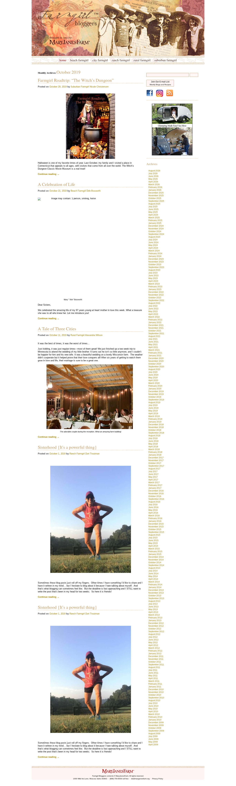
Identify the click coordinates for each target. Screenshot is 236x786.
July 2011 (152, 670)
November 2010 (156, 692)
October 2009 (154, 728)
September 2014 (156, 565)
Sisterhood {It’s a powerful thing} (67, 607)
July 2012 (153, 637)
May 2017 (153, 477)
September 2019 (156, 400)
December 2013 (156, 590)
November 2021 (156, 328)
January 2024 (154, 256)
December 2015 (156, 524)
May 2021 (153, 344)
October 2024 (154, 231)
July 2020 (153, 372)
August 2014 (154, 568)
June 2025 (153, 209)
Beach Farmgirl (79, 60)
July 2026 (153, 173)
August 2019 (154, 402)
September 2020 (156, 366)
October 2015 (154, 529)
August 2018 (154, 435)
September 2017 (156, 466)
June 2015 (153, 540)
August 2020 (154, 369)
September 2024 (156, 234)
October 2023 (154, 264)
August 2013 (154, 601)
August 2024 (154, 237)
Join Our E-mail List (160, 83)
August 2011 (154, 667)
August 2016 (154, 502)
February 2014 (155, 584)
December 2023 (156, 259)
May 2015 (153, 543)
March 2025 (154, 217)
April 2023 (153, 281)
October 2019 (154, 397)
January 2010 (154, 720)
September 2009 (156, 731)
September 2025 (156, 201)
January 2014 (154, 587)
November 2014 (156, 560)
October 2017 (154, 463)
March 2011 (153, 681)
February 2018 (155, 452)
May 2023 (153, 278)
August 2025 (154, 204)
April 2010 (153, 711)
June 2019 (153, 408)
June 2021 (153, 342)
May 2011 (153, 675)
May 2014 (153, 576)
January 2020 (154, 388)
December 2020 (156, 358)
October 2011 (154, 662)
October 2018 (154, 430)
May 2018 (153, 444)
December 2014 (156, 557)
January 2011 (154, 686)
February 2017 (155, 485)
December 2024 (156, 226)
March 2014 (154, 582)
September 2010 (156, 698)
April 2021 (153, 347)
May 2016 (153, 510)
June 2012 (153, 640)
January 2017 (154, 488)
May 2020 (153, 377)
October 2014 (154, 562)
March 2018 (154, 449)
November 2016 (156, 493)
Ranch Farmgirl (121, 60)
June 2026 (153, 176)
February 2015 (155, 551)
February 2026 (155, 187)
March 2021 (154, 350)
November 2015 (156, 526)
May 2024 (153, 245)
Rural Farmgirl (142, 60)
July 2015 (153, 537)
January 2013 (154, 620)
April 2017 (153, 480)
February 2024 (155, 253)
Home (62, 60)
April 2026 (153, 182)
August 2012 (154, 634)
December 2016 (156, 491)
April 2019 (153, 413)
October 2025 (154, 198)
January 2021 (154, 355)
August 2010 (154, 700)
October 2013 (154, 595)
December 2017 (156, 457)
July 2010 (153, 703)
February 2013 (155, 617)
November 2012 (156, 626)
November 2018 (156, 427)
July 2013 (153, 604)
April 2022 (153, 314)
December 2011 (155, 656)
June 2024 (153, 242)
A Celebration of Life (56, 184)
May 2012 (153, 642)
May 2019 (153, 411)
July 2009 (153, 736)
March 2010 (154, 714)
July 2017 (153, 471)
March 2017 (154, 482)
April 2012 (153, 645)
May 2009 (153, 742)
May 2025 (153, 212)
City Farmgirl (100, 60)
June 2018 (153, 441)
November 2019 (156, 394)
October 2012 (154, 629)
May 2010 (153, 709)
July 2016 (153, 504)
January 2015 (154, 554)
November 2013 (156, 593)
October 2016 (154, 496)
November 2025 (156, 195)
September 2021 (156, 333)
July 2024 (153, 239)
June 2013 (153, 606)
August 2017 (154, 468)
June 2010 (153, 706)
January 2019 (154, 422)
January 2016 (154, 521)
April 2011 (153, 678)
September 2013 (156, 598)
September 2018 (156, 433)
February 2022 (155, 320)
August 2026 (154, 171)
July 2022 (153, 306)
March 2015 (154, 549)
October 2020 (154, 364)
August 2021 (154, 336)
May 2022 (153, 311)
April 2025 (153, 215)
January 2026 (154, 190)
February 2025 (155, 220)
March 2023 (154, 284)
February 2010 (155, 717)
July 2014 (153, 571)
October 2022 (154, 297)
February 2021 (155, 353)
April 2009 (153, 744)
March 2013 (154, 615)
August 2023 (154, 270)
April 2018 (153, 446)
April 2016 (153, 513)
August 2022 (154, 303)
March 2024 (154, 251)
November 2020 (156, 361)
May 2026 (153, 179)
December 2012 (156, 623)
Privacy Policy (157, 779)
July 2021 (153, 339)
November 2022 (156, 295)
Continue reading (48, 174)
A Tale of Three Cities (57, 328)
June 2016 (153, 507)
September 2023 (156, 267)
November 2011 (155, 659)
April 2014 (153, 579)
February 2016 (155, 518)
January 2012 (154, 653)
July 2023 (153, 273)
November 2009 (156, 725)
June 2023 (153, 275)
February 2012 (155, 651)
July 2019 (153, 405)
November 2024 (156, 228)
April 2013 (153, 612)
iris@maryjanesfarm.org (140, 779)
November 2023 (156, 262)
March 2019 (154, 416)
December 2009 (156, 722)
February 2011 (155, 684)
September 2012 (156, 631)
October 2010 (154, 695)
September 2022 (156, 300)
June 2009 (153, 739)
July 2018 (153, 438)
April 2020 (153, 380)
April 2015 (153, 546)
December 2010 (156, 689)
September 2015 (156, 532)
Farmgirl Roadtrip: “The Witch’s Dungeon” (76, 80)
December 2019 (156, 391)
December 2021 (156, 325)
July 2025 (153, 206)
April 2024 (153, 248)
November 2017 (156, 460)
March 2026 (154, 184)
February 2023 (155, 286)
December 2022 (156, 292)
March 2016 (154, 515)
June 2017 (153, 474)
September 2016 (156, 499)
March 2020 (154, 383)
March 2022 (154, 317)
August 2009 (154, 733)
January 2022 (154, 322)
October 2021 (154, 331)
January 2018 (154, 455)
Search (194, 75)
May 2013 (153, 609)
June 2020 (153, 375)
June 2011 (153, 673)
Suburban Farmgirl (165, 60)
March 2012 (154, 648)
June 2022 (153, 308)
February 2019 (155, 419)
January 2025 (154, 223)
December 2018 (156, 424)
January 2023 (154, 289)
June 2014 (153, 573)
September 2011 (156, 664)
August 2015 (154, 535)
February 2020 (155, 386)
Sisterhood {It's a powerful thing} (67, 447)
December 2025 (156, 193)
